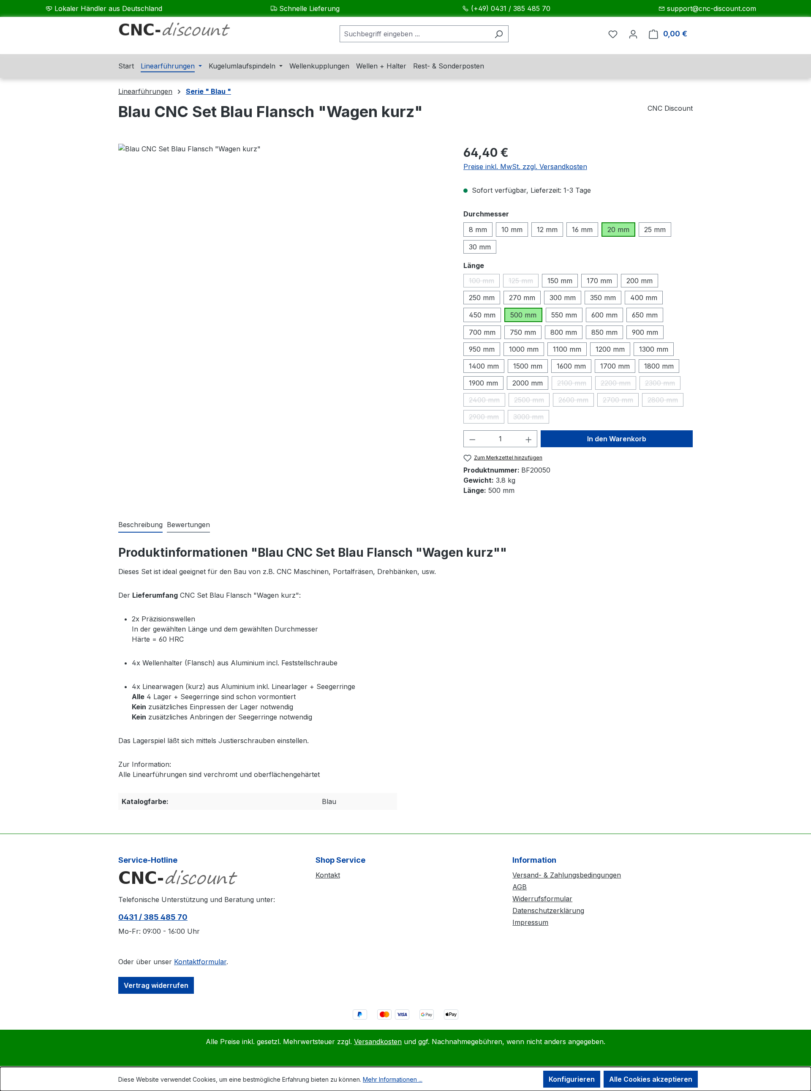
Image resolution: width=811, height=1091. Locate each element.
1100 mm (567, 349)
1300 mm (653, 349)
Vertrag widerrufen (156, 985)
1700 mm (615, 366)
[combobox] (414, 33)
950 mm (482, 349)
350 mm (603, 297)
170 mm (599, 280)
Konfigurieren (572, 1079)
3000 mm (531, 418)
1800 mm (659, 366)
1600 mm (571, 366)
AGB (519, 887)
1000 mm (524, 349)
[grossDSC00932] (282, 234)
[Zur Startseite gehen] (181, 32)
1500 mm (527, 366)
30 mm (480, 247)
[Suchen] (499, 33)
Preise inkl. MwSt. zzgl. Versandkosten (525, 166)
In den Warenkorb (616, 439)
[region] (282, 234)
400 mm (643, 297)
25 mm (655, 229)
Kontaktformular (200, 961)
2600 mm (576, 401)
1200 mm (610, 349)
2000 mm (527, 383)
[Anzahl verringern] (472, 438)
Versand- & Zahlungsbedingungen (566, 875)
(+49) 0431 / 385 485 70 (510, 8)
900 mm (645, 332)
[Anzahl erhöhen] (529, 438)
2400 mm (487, 401)
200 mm (639, 280)
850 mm (604, 332)
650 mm (645, 315)
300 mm (563, 297)
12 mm (547, 229)
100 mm (484, 281)
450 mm (482, 315)
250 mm (482, 297)
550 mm (564, 315)
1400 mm (484, 366)
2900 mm (486, 418)
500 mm (523, 315)
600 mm (604, 315)
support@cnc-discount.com (711, 8)
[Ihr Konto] (633, 33)
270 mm (522, 297)
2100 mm (574, 384)
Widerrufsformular (542, 898)
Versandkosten (378, 1041)
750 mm (523, 332)
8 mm (478, 229)
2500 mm (532, 401)
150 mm (559, 280)
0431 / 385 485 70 (153, 917)
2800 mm (665, 401)
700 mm (482, 332)
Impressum (530, 922)
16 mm (582, 229)
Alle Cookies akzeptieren (650, 1079)
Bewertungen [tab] (188, 524)
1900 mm (483, 383)
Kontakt (328, 875)
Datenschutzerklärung (548, 910)
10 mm (512, 229)
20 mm (618, 229)
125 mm (524, 281)
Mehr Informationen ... (392, 1079)
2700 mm (621, 401)
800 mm (563, 332)
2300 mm (662, 384)
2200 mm (618, 384)
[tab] (140, 525)
